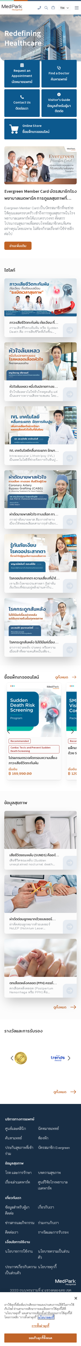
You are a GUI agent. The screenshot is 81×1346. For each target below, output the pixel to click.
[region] (40, 1319)
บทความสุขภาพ (49, 1172)
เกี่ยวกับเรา (46, 1207)
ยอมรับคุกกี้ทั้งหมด (40, 1338)
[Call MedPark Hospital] (39, 7)
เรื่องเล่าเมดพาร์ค (17, 1182)
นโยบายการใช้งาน (19, 1251)
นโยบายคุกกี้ (47, 1267)
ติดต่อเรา (11, 1232)
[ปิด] (76, 1298)
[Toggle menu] (76, 7)
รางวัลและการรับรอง (53, 1232)
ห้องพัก (43, 1138)
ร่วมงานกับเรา (48, 1222)
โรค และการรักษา (18, 1172)
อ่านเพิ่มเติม (18, 246)
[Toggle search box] (46, 7)
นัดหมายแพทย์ (48, 1128)
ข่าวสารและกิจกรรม (19, 1222)
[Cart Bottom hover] (53, 8)
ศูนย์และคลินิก (15, 1128)
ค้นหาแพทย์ (13, 1138)
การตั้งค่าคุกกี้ (40, 1326)
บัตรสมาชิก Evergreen (54, 1147)
